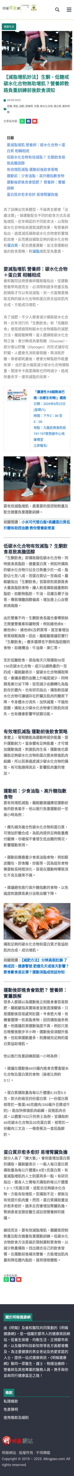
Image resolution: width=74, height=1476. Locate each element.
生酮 (36, 106)
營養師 (29, 106)
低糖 (9, 106)
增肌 (15, 106)
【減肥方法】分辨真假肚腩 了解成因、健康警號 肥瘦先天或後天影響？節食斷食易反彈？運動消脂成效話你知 (36, 966)
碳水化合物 (46, 106)
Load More (37, 1294)
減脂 (36, 251)
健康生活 (9, 26)
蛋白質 (57, 106)
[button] (69, 10)
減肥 (21, 106)
